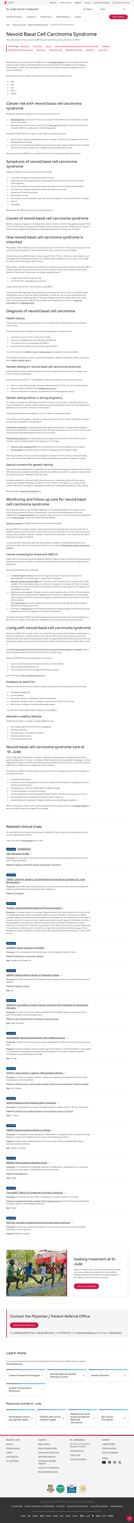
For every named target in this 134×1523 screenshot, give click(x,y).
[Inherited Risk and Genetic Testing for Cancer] (66, 1375)
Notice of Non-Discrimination (99, 1506)
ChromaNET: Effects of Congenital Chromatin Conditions (34, 1192)
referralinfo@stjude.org (86, 1333)
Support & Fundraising (102, 3)
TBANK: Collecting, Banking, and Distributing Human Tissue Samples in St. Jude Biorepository (45, 881)
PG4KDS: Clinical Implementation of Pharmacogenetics (34, 908)
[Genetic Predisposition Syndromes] (25, 1389)
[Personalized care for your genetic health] (20, 1418)
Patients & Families (13, 17)
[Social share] (129, 1518)
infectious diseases (80, 1084)
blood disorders (36, 1084)
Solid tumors (20, 956)
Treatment (31, 17)
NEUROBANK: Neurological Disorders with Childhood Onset (35, 1037)
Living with (41, 50)
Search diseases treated (47, 1448)
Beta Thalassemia (37, 1019)
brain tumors (31, 956)
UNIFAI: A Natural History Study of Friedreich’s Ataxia (32, 975)
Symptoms (37, 46)
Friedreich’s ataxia (22, 986)
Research (78, 3)
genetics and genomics (42, 865)
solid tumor (56, 865)
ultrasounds (44, 352)
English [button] (89, 9)
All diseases (19, 893)
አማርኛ (104, 1516)
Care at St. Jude (55, 50)
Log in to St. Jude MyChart (48, 1467)
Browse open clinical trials (48, 1452)
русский (55, 1516)
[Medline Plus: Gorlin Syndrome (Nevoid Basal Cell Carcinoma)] (82, 1418)
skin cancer (53, 125)
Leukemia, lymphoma (23, 865)
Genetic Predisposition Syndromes (38, 25)
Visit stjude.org (12, 1456)
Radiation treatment (14, 523)
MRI (27, 352)
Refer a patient (44, 1444)
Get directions (75, 1451)
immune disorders (66, 1084)
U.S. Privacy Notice (17, 1506)
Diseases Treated (81, 806)
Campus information (78, 1459)
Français (67, 1516)
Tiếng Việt (35, 1516)
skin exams (20, 603)
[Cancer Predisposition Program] (25, 1375)
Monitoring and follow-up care (20, 50)
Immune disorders (50, 1111)
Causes (48, 46)
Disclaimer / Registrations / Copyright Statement (39, 1506)
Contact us (90, 50)
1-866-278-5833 (108, 1444)
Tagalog (48, 1516)
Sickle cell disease (52, 1019)
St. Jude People (12, 1461)
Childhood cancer (22, 1084)
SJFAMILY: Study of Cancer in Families (25, 947)
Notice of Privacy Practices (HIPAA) (77, 1506)
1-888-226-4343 (20, 1333)
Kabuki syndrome (54, 1201)
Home (8, 25)
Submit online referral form (24, 1325)
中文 (29, 1516)
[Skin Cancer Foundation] (113, 1418)
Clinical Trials (46, 17)
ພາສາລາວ (110, 1516)
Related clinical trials (74, 50)
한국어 (42, 1516)
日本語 (82, 1516)
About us (9, 1444)
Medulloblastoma (17, 119)
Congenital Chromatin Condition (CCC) (30, 1201)
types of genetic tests (20, 360)
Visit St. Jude (75, 1455)
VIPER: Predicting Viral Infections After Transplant (31, 1102)
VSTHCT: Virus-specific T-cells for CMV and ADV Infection (34, 1073)
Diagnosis (106, 46)
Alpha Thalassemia (22, 1019)
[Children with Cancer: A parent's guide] (51, 1418)
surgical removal (26, 515)
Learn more (103, 50)
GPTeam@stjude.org (14, 1364)
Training (88, 3)
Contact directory (109, 1448)
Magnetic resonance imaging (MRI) (25, 581)
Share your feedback (110, 1452)
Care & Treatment (65, 3)
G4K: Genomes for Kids (17, 853)
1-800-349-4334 (115, 1333)
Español (23, 1516)
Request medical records (48, 1472)
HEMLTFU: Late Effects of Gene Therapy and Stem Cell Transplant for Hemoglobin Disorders (47, 1006)
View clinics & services (46, 1456)
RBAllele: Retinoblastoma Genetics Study (26, 1162)
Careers (78, 17)
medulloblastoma (27, 303)
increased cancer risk (46, 388)
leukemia (40, 956)
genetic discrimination (29, 491)
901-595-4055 (43, 1333)
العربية (61, 1516)
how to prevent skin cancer (32, 675)
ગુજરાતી (98, 1516)
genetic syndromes (50, 1084)
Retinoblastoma (21, 1174)
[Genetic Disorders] (108, 1375)
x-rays (34, 352)
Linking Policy (60, 1506)
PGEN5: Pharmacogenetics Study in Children (28, 1130)
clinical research (27, 840)
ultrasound (26, 609)
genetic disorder (57, 62)
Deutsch (75, 1516)
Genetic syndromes (65, 1111)
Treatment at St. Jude (18, 25)
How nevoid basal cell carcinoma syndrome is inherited (76, 46)
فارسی (88, 1516)
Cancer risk (25, 46)
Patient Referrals (63, 17)
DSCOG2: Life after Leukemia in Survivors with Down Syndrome (38, 1222)
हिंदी (93, 1516)
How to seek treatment (86, 1286)
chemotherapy (18, 517)
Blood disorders (36, 1111)
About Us (53, 3)
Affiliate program (13, 1448)
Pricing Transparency (116, 1506)
